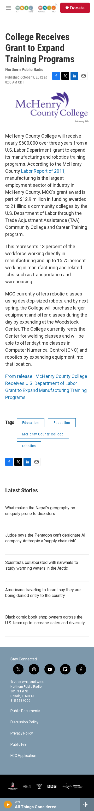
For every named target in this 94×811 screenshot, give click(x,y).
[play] (8, 804)
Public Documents (25, 711)
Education (30, 423)
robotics (29, 446)
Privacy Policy (21, 733)
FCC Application (23, 756)
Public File (18, 744)
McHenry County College (43, 434)
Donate (77, 7)
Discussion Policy (24, 722)
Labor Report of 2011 (42, 171)
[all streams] (87, 804)
